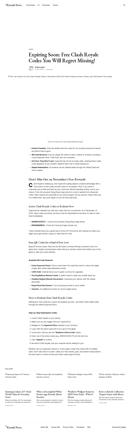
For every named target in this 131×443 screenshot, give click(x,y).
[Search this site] (124, 5)
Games (55, 5)
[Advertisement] (65, 25)
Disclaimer (81, 427)
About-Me (44, 427)
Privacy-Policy (68, 427)
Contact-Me (55, 427)
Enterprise (46, 5)
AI (38, 5)
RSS (88, 427)
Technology (30, 5)
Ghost (123, 427)
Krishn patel (40, 67)
